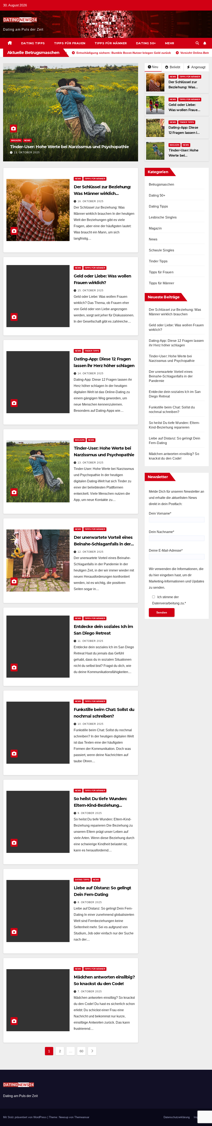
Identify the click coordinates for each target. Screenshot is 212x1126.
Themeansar (81, 1117)
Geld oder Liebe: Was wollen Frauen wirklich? (184, 110)
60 (81, 1051)
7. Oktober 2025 (90, 991)
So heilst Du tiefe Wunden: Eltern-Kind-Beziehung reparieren (100, 805)
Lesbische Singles (163, 217)
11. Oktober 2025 (90, 641)
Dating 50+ (146, 43)
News (14, 135)
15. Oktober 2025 (91, 290)
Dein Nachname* (161, 532)
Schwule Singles (161, 250)
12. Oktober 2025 (27, 152)
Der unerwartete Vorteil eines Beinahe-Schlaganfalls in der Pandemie (103, 544)
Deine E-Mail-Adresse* (166, 550)
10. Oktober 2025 (91, 724)
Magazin (174, 145)
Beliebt (174, 67)
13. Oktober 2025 (91, 462)
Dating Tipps (33, 43)
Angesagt (198, 67)
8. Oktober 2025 (90, 902)
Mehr (169, 43)
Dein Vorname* (160, 513)
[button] (197, 43)
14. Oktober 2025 (91, 373)
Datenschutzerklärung (177, 1117)
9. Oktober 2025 (90, 813)
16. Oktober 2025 (91, 201)
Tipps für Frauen (70, 43)
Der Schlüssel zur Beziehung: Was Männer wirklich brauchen (102, 193)
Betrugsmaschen (161, 184)
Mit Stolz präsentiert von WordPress (25, 1117)
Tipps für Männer (111, 43)
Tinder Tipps (186, 122)
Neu (155, 67)
